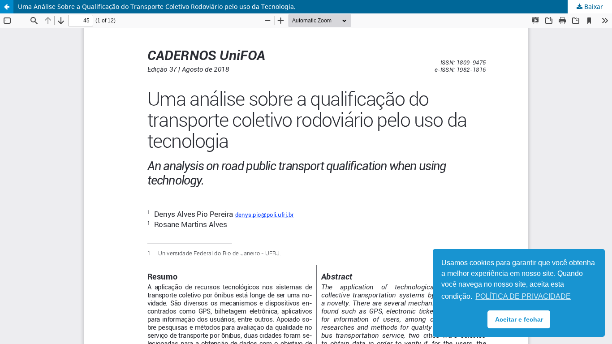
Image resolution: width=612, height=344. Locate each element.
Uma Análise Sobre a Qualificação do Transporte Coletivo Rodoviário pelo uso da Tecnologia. (157, 6)
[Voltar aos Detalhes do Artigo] (6, 6)
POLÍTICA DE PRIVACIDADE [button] (523, 296)
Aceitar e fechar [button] (519, 319)
